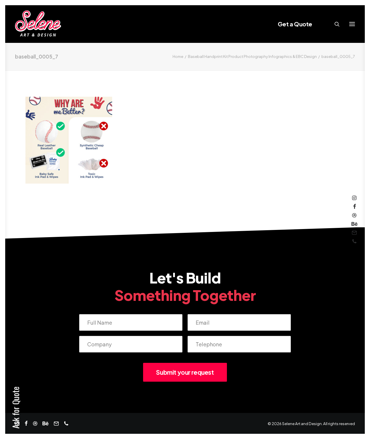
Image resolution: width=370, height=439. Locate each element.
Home (178, 56)
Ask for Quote (15, 408)
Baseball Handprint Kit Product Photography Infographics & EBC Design (252, 56)
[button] (352, 24)
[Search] (334, 24)
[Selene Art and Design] (38, 24)
